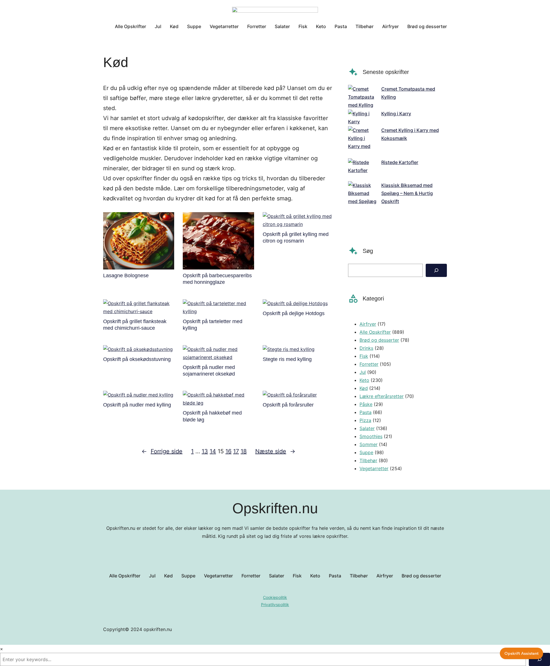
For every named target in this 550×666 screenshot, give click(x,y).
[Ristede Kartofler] (362, 169)
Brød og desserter (379, 340)
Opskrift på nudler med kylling (137, 405)
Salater (367, 428)
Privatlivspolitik (275, 604)
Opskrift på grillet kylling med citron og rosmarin (296, 237)
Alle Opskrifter (375, 332)
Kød (364, 388)
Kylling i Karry (396, 113)
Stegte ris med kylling (287, 359)
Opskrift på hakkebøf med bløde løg (212, 416)
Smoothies (371, 436)
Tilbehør (368, 460)
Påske (366, 404)
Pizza (365, 420)
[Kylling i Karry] (362, 118)
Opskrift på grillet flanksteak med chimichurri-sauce (134, 325)
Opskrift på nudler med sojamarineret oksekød (209, 370)
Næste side (275, 451)
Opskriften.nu (275, 508)
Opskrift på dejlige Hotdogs (294, 313)
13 (205, 451)
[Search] (436, 270)
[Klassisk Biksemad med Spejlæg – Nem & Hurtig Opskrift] (362, 205)
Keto (364, 380)
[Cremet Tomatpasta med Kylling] (362, 97)
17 (236, 451)
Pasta (366, 412)
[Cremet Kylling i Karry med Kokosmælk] (362, 142)
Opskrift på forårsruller (288, 405)
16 (228, 451)
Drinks (366, 348)
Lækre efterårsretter (382, 396)
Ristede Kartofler (399, 162)
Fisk (364, 356)
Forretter (369, 364)
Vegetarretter (374, 468)
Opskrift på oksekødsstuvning (137, 359)
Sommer (369, 444)
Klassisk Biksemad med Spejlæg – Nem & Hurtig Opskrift (407, 193)
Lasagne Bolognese (126, 275)
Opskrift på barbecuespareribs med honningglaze (217, 279)
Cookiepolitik (275, 597)
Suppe (366, 452)
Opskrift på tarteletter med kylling (212, 325)
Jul (363, 372)
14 (213, 451)
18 (244, 451)
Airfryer (368, 324)
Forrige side (162, 451)
